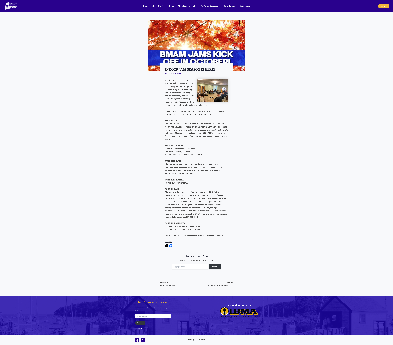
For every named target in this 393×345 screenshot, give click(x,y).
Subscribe (215, 267)
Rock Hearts (244, 6)
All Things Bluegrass (209, 6)
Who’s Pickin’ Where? (186, 6)
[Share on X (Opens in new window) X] (166, 245)
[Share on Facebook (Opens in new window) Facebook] (170, 245)
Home (145, 6)
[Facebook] (137, 340)
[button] (164, 6)
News (171, 6)
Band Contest (229, 6)
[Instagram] (143, 340)
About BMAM (157, 6)
